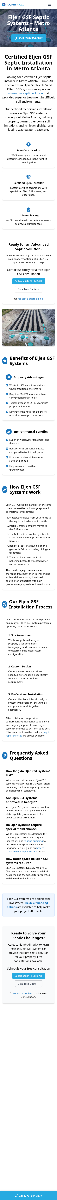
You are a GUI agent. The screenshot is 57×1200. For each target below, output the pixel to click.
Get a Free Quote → (28, 289)
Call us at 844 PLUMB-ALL (28, 281)
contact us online (22, 993)
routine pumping (33, 841)
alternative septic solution (25, 93)
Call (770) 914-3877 (30, 38)
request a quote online (30, 298)
